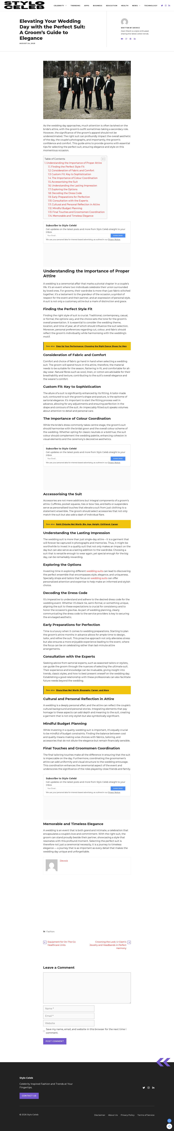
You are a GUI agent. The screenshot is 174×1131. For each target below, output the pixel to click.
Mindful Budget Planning (67, 208)
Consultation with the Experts (70, 200)
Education (111, 5)
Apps (86, 5)
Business (97, 5)
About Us (113, 1115)
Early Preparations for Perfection (71, 196)
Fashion (50, 931)
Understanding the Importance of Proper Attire (74, 162)
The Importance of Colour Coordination (75, 178)
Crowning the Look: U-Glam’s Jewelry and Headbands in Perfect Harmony (108, 945)
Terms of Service (145, 1115)
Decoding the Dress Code (67, 193)
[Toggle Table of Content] (102, 159)
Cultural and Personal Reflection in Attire (76, 204)
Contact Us (29, 1096)
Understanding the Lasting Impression (74, 185)
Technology (150, 5)
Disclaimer (99, 1115)
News (135, 5)
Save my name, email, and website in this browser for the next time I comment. (86, 1031)
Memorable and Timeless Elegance (73, 215)
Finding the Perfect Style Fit (68, 166)
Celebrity (59, 5)
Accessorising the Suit (65, 181)
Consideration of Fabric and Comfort (73, 170)
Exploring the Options (64, 189)
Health (124, 5)
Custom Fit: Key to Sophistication (71, 174)
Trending (75, 5)
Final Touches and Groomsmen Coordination (78, 212)
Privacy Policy (127, 1115)
